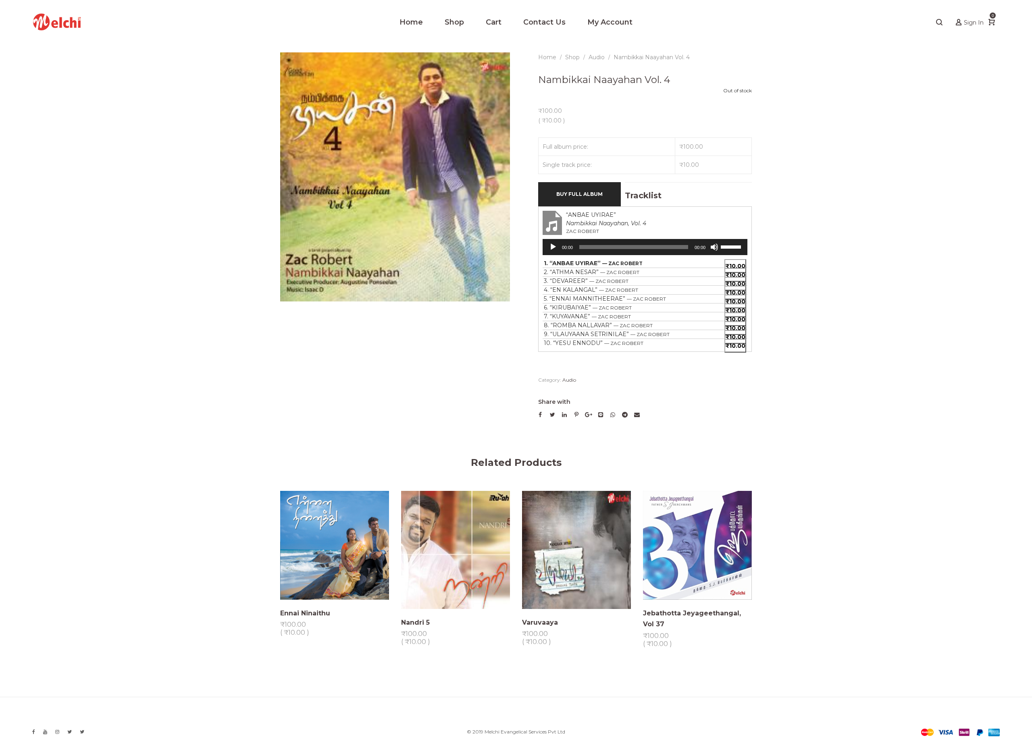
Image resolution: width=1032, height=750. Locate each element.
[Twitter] (69, 732)
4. (591, 289)
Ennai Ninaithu (305, 613)
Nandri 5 (415, 622)
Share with (554, 401)
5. (605, 298)
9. (607, 334)
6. (588, 307)
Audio (597, 57)
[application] (645, 247)
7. (587, 316)
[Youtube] (45, 732)
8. (598, 325)
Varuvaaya (540, 622)
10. (593, 343)
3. (586, 281)
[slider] (732, 246)
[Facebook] (33, 732)
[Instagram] (57, 732)
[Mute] (714, 247)
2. (591, 272)
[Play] (553, 247)
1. (593, 263)
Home (547, 57)
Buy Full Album (579, 194)
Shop (572, 57)
